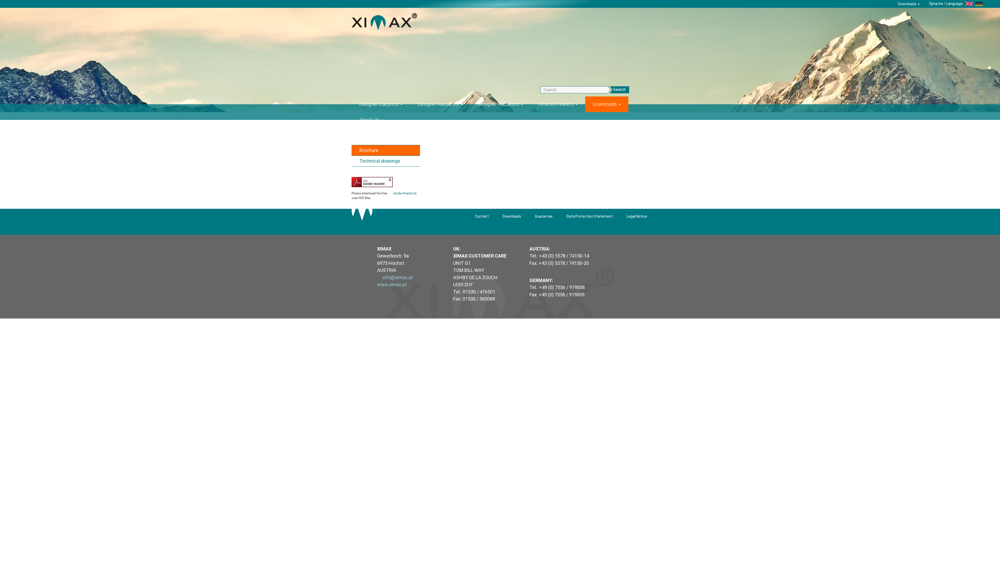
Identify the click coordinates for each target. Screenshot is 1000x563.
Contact (482, 216)
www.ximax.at (392, 284)
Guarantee (544, 216)
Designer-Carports (379, 104)
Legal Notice (637, 216)
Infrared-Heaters (556, 104)
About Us (369, 120)
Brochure (368, 150)
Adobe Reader (403, 193)
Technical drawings (379, 161)
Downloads (907, 4)
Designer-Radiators (439, 104)
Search (619, 89)
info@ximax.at (398, 277)
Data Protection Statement (589, 216)
